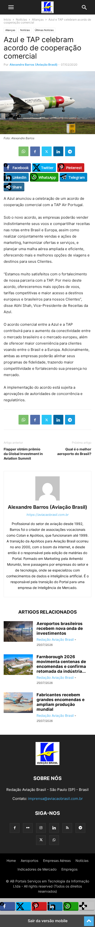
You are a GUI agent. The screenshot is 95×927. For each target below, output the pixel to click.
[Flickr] (28, 828)
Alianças (38, 19)
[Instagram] (41, 828)
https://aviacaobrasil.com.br (48, 515)
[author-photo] (47, 500)
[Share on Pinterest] (39, 906)
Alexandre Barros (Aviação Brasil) (33, 64)
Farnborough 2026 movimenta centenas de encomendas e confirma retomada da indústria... (61, 664)
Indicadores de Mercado (37, 869)
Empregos (69, 869)
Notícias (21, 19)
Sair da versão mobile (47, 920)
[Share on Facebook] (7, 906)
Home (11, 860)
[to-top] (89, 919)
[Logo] (47, 763)
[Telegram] (70, 151)
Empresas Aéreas (57, 860)
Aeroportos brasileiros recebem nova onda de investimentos (60, 628)
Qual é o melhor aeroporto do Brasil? (74, 451)
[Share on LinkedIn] (55, 906)
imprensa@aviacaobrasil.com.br (55, 798)
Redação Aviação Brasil (55, 639)
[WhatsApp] (23, 151)
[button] (11, 7)
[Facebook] (35, 151)
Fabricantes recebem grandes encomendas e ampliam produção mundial (61, 702)
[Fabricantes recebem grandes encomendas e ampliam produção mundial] (18, 703)
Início (7, 19)
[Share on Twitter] (23, 906)
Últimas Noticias (44, 30)
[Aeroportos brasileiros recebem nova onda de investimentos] (18, 632)
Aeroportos (29, 860)
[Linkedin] (58, 151)
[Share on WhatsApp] (70, 906)
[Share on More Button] (86, 906)
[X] (47, 151)
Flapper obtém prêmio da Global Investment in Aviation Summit (23, 453)
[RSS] (67, 828)
